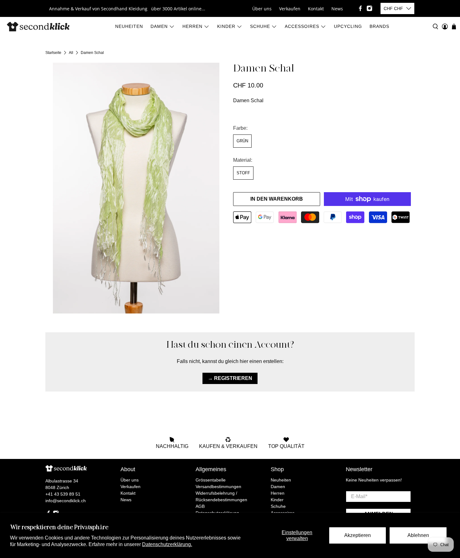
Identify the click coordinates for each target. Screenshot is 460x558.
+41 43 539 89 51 (62, 494)
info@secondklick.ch (65, 500)
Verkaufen (289, 9)
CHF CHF (393, 8)
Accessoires (302, 26)
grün (242, 141)
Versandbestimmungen (218, 486)
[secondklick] (38, 26)
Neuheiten (129, 26)
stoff (243, 173)
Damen (159, 26)
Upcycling (348, 26)
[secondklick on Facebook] (360, 8)
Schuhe (260, 26)
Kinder (226, 26)
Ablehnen (418, 535)
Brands (379, 26)
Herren (192, 26)
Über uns (262, 9)
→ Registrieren (230, 378)
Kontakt (316, 9)
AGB (200, 506)
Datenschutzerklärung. (167, 544)
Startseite (53, 53)
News (337, 9)
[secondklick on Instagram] (369, 8)
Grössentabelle (211, 479)
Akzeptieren (357, 535)
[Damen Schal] (136, 188)
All (71, 53)
